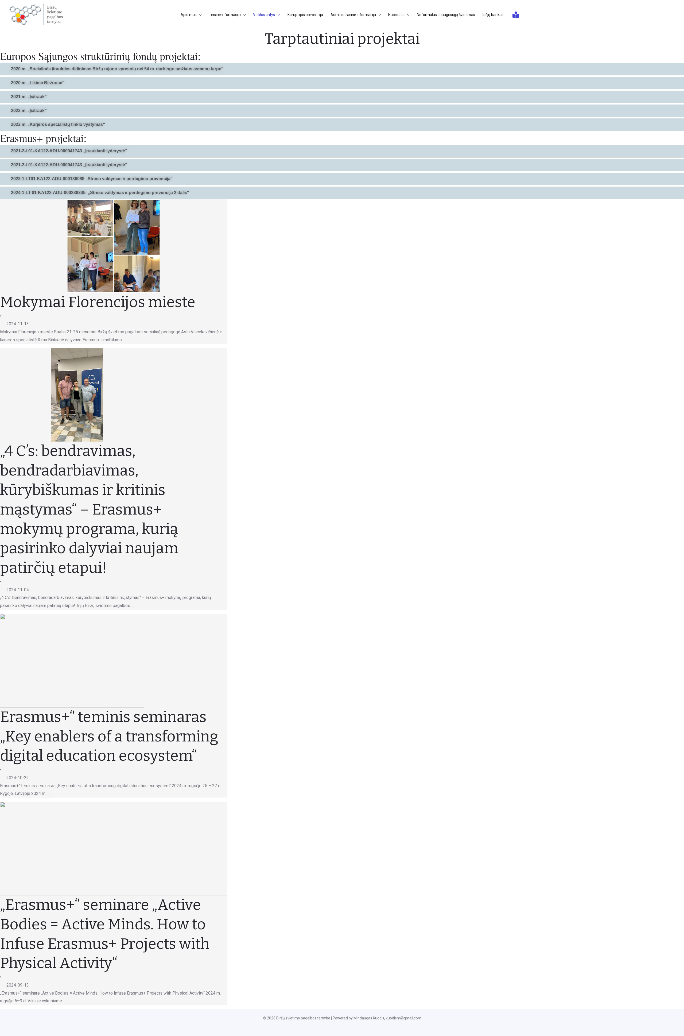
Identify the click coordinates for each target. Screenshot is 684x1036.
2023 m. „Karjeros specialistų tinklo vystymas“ (58, 124)
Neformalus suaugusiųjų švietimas (446, 15)
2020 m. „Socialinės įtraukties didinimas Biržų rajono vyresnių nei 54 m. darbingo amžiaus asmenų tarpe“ (117, 69)
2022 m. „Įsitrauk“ (29, 110)
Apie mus (189, 15)
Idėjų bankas (493, 15)
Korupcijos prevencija (305, 15)
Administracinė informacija (353, 15)
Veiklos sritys (264, 15)
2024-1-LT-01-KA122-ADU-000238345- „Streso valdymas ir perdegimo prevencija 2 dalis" (100, 192)
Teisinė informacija (225, 15)
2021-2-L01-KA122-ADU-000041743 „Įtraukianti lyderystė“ (69, 151)
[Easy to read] (515, 14)
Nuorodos (396, 15)
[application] (199, 14)
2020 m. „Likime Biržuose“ (37, 82)
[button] (342, 69)
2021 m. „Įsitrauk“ (29, 96)
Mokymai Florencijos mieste (97, 302)
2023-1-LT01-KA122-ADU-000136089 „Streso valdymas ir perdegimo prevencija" (92, 178)
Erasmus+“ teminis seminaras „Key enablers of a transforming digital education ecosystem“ (109, 736)
